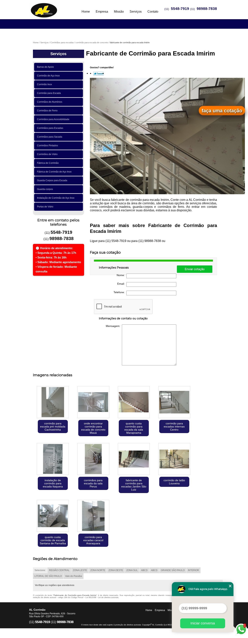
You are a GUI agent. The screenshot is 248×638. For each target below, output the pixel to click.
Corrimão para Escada (49, 93)
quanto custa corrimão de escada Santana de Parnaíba (53, 540)
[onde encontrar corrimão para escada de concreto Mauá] (93, 402)
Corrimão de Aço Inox (48, 75)
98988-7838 (207, 9)
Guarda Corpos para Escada (52, 180)
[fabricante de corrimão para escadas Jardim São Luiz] (134, 459)
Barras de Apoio (45, 67)
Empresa (102, 11)
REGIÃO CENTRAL (59, 570)
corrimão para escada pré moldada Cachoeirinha (52, 426)
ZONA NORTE (97, 570)
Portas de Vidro (45, 206)
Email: (121, 283)
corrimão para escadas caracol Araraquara (93, 540)
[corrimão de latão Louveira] (174, 459)
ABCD (144, 570)
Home (86, 11)
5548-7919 (180, 9)
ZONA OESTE (115, 570)
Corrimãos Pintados (47, 145)
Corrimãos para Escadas (50, 128)
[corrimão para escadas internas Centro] (174, 402)
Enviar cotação (195, 269)
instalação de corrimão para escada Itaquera (53, 483)
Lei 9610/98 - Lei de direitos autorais (101, 597)
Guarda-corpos (45, 189)
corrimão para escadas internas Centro (174, 426)
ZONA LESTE (80, 570)
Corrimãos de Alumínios (49, 102)
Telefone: (120, 292)
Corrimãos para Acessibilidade (53, 119)
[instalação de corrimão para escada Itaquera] (53, 459)
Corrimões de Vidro (47, 154)
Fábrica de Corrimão (48, 163)
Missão (119, 11)
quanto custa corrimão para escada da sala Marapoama (133, 428)
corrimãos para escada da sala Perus (93, 483)
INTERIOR (193, 570)
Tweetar (98, 73)
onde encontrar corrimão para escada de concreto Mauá (93, 428)
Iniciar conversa (202, 623)
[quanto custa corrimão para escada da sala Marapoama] (134, 402)
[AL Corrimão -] (51, 8)
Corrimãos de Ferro (47, 110)
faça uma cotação (222, 110)
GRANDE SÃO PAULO (173, 570)
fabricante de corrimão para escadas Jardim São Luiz (133, 485)
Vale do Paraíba (73, 576)
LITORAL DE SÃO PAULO (48, 576)
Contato (152, 11)
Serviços (136, 11)
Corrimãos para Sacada (49, 136)
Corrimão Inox (44, 84)
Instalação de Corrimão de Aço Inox (55, 198)
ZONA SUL (132, 570)
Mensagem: (114, 326)
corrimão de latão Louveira (174, 482)
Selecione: (40, 570)
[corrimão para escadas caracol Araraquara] (93, 516)
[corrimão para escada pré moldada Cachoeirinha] (53, 402)
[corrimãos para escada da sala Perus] (93, 459)
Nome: (121, 275)
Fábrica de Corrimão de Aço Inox (54, 171)
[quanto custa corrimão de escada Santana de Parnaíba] (53, 516)
